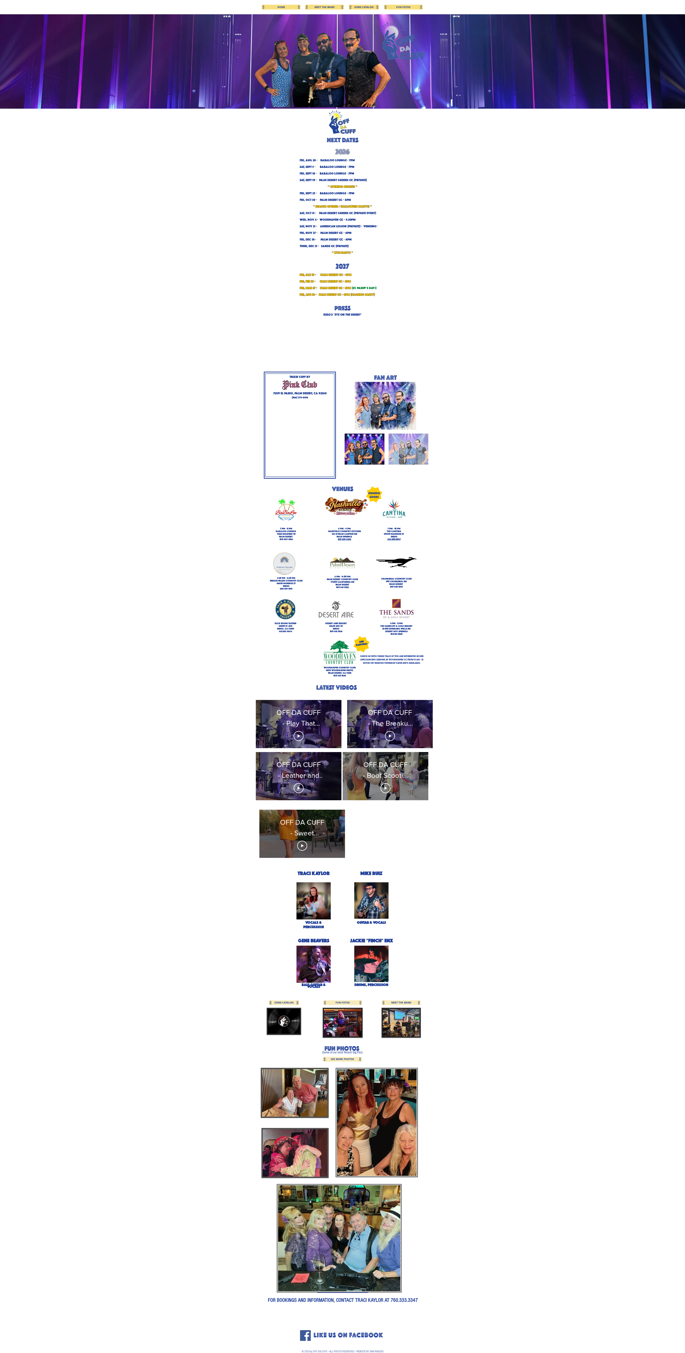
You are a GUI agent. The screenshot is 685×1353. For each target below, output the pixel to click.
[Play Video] (298, 732)
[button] (299, 439)
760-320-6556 (344, 539)
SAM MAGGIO (376, 1351)
